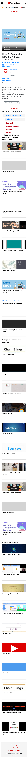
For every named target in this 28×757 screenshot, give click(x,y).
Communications (12, 126)
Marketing (10, 132)
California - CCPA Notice (14, 750)
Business (5, 64)
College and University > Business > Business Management (11, 137)
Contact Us (9, 745)
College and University (10, 62)
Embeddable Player (12, 103)
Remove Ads (14, 11)
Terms (18, 747)
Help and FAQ (18, 745)
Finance (9, 129)
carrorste (13, 70)
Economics (10, 123)
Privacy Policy (11, 747)
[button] (4, 2)
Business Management (9, 65)
